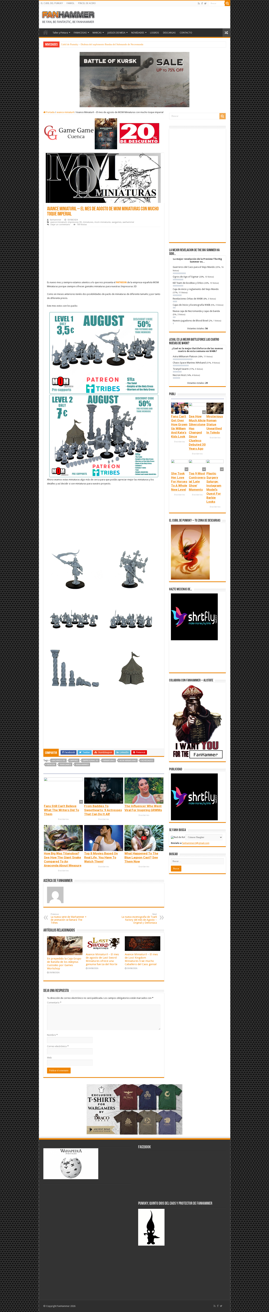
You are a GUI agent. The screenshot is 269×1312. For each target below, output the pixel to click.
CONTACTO (186, 32)
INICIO (45, 32)
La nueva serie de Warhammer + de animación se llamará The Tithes (68, 918)
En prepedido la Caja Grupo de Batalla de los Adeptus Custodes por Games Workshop (64, 963)
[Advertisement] (103, 254)
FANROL (70, 3)
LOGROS (154, 32)
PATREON (121, 282)
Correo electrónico (58, 1046)
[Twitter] (205, 3)
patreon (50, 764)
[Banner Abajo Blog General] (134, 1109)
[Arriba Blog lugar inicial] (134, 79)
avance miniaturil (65, 112)
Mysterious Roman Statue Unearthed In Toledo (214, 424)
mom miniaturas (127, 760)
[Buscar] (227, 3)
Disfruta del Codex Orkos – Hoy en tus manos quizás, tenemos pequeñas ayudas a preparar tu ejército (110, 44)
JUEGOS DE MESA (116, 32)
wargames (117, 222)
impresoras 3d (90, 760)
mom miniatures (102, 222)
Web (49, 1057)
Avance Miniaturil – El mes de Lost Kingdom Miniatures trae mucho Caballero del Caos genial (141, 959)
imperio (74, 760)
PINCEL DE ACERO (87, 3)
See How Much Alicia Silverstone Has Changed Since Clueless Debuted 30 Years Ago (197, 432)
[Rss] (198, 3)
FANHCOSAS (80, 32)
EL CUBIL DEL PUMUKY (52, 3)
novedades (147, 760)
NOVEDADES (137, 32)
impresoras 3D (75, 222)
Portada (50, 112)
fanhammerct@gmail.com (195, 843)
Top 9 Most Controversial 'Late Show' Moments (197, 481)
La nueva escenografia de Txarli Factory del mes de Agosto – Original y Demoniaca (139, 918)
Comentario (54, 1002)
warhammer (128, 222)
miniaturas (88, 222)
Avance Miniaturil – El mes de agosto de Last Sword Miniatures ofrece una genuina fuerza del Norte (102, 959)
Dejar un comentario (60, 224)
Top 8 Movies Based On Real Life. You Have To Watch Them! (101, 857)
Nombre (52, 1035)
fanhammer (55, 220)
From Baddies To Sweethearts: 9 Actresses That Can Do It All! (103, 810)
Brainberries (63, 819)
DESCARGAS (169, 32)
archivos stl (58, 760)
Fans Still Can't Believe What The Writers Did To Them (61, 810)
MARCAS (97, 32)
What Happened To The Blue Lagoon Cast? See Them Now (141, 857)
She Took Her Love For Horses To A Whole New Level (179, 481)
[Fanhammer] (68, 16)
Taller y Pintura (60, 32)
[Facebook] (202, 3)
